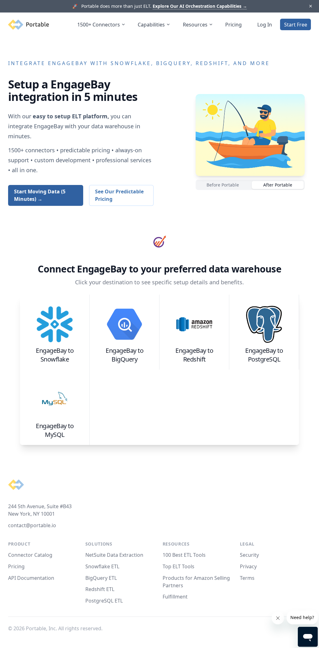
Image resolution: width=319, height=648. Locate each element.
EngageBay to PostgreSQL (264, 354)
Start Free (295, 24)
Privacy (248, 566)
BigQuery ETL (101, 578)
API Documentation (31, 578)
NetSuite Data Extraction (114, 554)
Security (249, 554)
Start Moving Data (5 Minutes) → (39, 195)
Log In (264, 24)
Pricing (233, 24)
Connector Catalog (30, 554)
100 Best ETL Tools (184, 554)
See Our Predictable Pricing (119, 195)
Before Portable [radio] (223, 185)
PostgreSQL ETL (104, 600)
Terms (247, 578)
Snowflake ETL (102, 566)
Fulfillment (175, 596)
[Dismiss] (310, 6)
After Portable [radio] (277, 185)
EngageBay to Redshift (194, 354)
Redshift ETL (99, 589)
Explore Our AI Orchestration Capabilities (200, 6)
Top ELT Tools (178, 566)
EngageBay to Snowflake (55, 354)
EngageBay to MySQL (55, 430)
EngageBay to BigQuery (124, 354)
